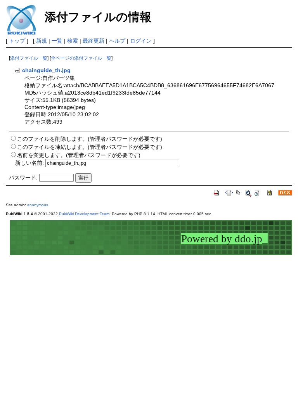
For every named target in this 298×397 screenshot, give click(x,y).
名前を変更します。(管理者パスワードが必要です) (78, 155)
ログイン (141, 41)
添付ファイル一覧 (28, 58)
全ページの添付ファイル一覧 (81, 58)
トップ (17, 41)
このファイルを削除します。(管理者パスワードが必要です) (89, 139)
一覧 (57, 41)
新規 (41, 41)
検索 (72, 41)
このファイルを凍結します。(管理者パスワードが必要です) (89, 147)
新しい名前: (29, 163)
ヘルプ (117, 41)
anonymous (37, 205)
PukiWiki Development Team (84, 214)
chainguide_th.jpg (46, 70)
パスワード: (23, 177)
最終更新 (93, 41)
